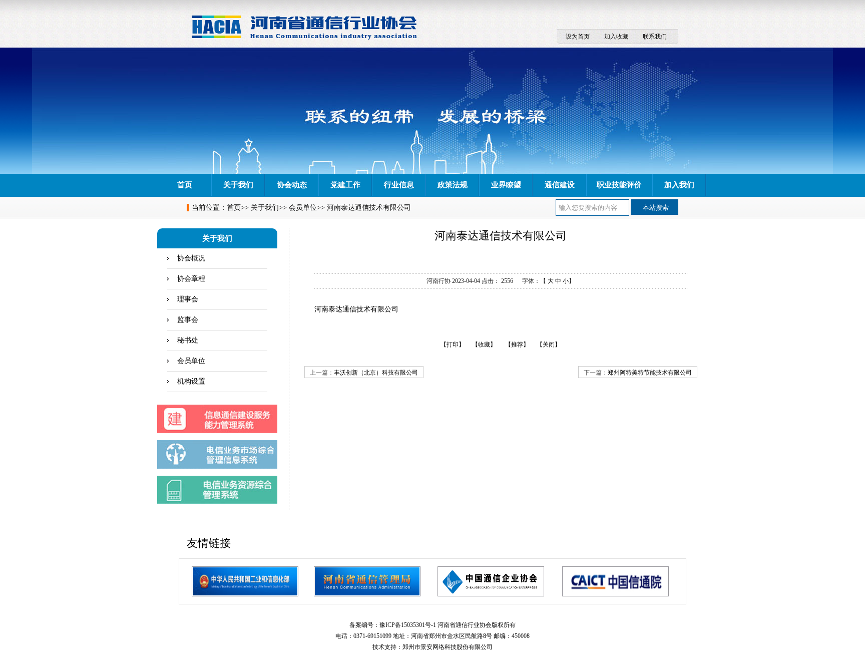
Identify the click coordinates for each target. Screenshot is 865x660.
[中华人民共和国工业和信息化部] (245, 581)
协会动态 (292, 185)
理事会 (187, 299)
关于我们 (238, 185)
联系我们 (655, 36)
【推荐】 (517, 344)
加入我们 (679, 185)
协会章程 (191, 278)
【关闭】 (549, 344)
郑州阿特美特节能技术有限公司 (650, 372)
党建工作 (345, 185)
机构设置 (191, 381)
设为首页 (578, 36)
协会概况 (191, 258)
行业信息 (399, 185)
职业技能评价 (619, 185)
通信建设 (560, 185)
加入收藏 (616, 36)
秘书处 (187, 340)
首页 (184, 185)
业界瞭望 (506, 185)
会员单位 (303, 207)
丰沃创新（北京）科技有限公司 (376, 372)
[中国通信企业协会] (491, 581)
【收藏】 (484, 344)
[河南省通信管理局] (367, 581)
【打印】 (453, 344)
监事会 (187, 319)
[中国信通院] (615, 581)
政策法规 (453, 185)
